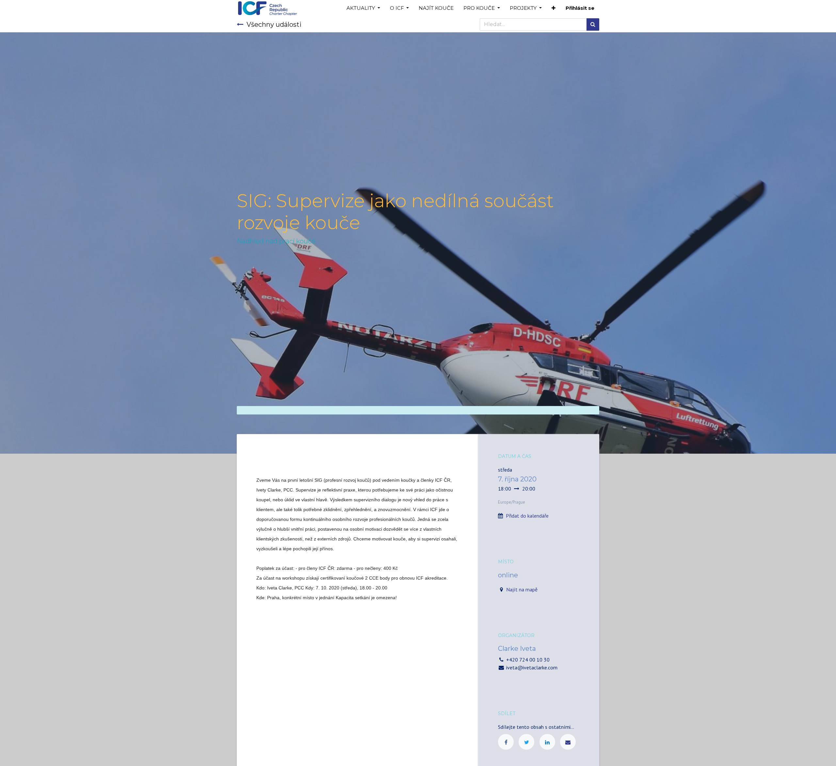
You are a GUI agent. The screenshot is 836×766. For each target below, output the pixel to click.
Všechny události (274, 24)
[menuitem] (436, 8)
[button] (553, 8)
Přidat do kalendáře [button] (527, 515)
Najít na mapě (522, 589)
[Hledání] (593, 24)
